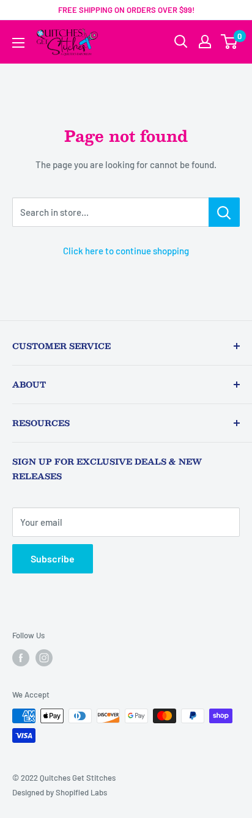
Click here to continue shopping (126, 250)
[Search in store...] (224, 212)
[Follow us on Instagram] (44, 657)
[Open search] (181, 41)
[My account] (205, 41)
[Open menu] (18, 43)
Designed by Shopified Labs (59, 792)
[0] (229, 41)
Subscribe (53, 558)
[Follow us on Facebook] (20, 657)
